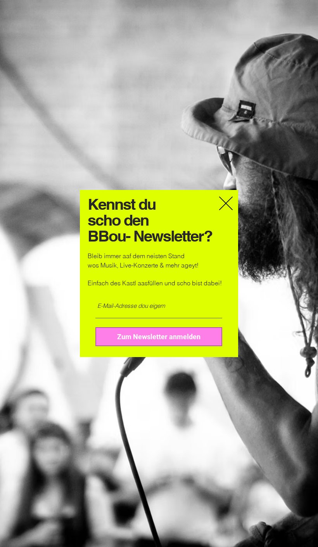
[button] (226, 203)
